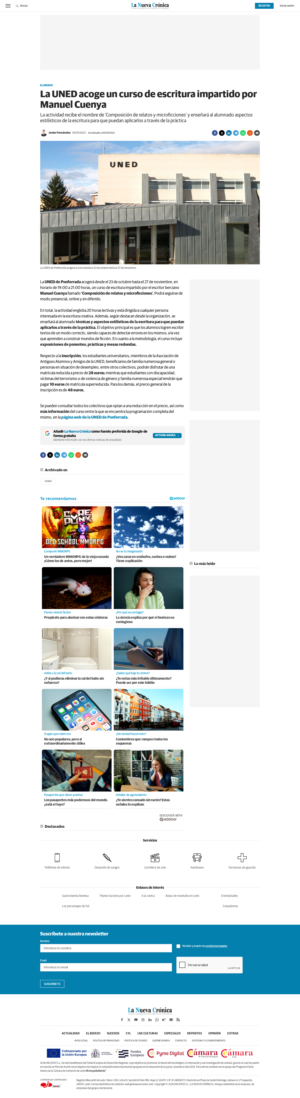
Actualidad (71, 1033)
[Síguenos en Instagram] (142, 1019)
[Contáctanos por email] (171, 1019)
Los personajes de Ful (75, 906)
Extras (232, 1033)
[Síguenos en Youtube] (135, 1019)
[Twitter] (222, 133)
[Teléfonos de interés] (57, 860)
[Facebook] (215, 133)
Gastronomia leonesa (75, 895)
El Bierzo (46, 85)
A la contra (148, 895)
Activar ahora (165, 435)
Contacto (181, 1040)
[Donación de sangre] (107, 860)
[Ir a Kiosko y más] (164, 1019)
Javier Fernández (59, 132)
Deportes (194, 1033)
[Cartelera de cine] (155, 860)
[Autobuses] (197, 860)
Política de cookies (136, 1040)
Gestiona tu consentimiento (209, 1040)
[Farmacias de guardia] (242, 860)
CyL (128, 1033)
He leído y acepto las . (205, 946)
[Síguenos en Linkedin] (150, 1019)
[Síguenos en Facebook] (121, 1019)
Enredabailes (229, 895)
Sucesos (113, 1033)
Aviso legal (81, 1040)
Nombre (44, 941)
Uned (48, 481)
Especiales (172, 1033)
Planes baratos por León (115, 895)
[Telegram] (236, 133)
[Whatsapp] (243, 133)
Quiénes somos (161, 1040)
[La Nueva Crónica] (150, 1013)
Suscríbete (52, 984)
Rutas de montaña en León (182, 895)
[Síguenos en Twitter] (128, 1019)
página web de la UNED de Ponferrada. (94, 417)
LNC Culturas (147, 1033)
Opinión (214, 1033)
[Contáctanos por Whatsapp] (157, 1019)
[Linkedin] (229, 133)
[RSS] (178, 1019)
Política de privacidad (106, 1040)
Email (43, 960)
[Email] (257, 133)
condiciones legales (216, 946)
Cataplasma (230, 906)
